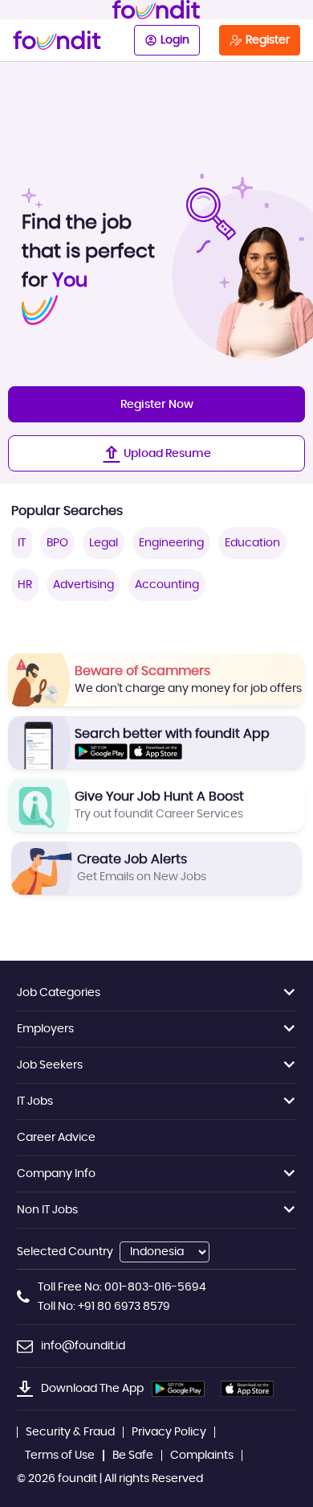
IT (22, 543)
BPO (57, 543)
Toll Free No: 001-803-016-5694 (122, 1287)
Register (268, 40)
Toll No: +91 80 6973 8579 (104, 1306)
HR (25, 585)
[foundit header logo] (156, 9)
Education (252, 543)
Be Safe (132, 1455)
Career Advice (56, 1137)
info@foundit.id (83, 1346)
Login (175, 40)
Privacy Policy (169, 1432)
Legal (103, 543)
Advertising (83, 585)
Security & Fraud (70, 1432)
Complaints (202, 1455)
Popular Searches (67, 510)
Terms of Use (60, 1455)
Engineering (171, 543)
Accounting (167, 585)
